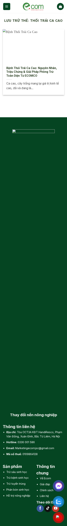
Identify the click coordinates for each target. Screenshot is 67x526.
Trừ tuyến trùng (15, 483)
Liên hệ (44, 496)
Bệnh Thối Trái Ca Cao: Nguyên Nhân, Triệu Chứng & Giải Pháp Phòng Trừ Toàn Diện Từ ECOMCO (31, 71)
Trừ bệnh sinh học (17, 477)
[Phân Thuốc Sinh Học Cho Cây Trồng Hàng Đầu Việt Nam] (33, 6)
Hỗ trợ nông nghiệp (18, 495)
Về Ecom (45, 478)
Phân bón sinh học (17, 489)
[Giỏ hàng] (60, 6)
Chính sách (46, 490)
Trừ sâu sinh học (16, 472)
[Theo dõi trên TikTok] (47, 508)
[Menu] (6, 6)
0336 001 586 (26, 442)
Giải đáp (45, 484)
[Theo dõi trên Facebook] (40, 508)
